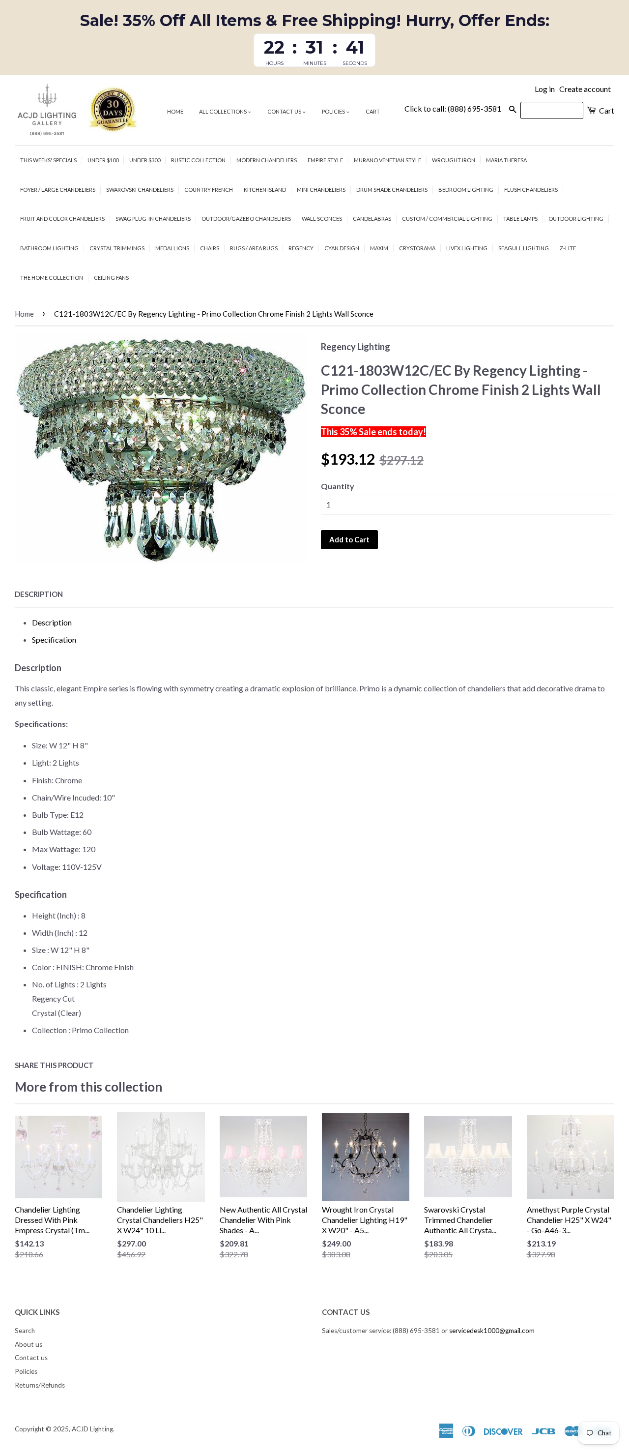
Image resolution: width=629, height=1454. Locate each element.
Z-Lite (568, 248)
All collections (223, 111)
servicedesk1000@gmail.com (492, 1331)
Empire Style (325, 160)
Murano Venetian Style (387, 160)
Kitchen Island (265, 189)
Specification (54, 639)
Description (39, 594)
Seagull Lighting (523, 248)
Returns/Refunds (40, 1385)
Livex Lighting (466, 248)
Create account (585, 88)
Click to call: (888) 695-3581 (452, 108)
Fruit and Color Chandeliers (62, 218)
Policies (334, 111)
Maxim (379, 248)
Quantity (337, 486)
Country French (208, 189)
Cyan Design (341, 248)
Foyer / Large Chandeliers (57, 189)
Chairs (209, 248)
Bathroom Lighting (49, 248)
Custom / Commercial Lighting (447, 218)
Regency (301, 248)
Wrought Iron (453, 160)
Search (25, 1331)
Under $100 (102, 160)
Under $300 (144, 160)
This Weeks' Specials (48, 160)
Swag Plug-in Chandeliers (153, 218)
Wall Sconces (322, 218)
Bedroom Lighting (465, 189)
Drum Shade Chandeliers (392, 189)
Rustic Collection (198, 160)
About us (28, 1344)
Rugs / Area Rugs (254, 248)
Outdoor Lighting (575, 218)
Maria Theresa (506, 160)
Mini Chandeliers (321, 189)
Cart (373, 111)
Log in (545, 88)
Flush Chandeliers (531, 189)
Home (175, 111)
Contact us (284, 111)
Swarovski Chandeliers (139, 189)
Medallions (172, 248)
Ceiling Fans (111, 277)
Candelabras (372, 218)
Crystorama (417, 248)
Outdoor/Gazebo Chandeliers (246, 218)
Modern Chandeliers (266, 160)
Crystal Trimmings (116, 248)
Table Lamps (520, 218)
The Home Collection (51, 277)
